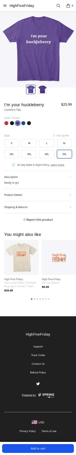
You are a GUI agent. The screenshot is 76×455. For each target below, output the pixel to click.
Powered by (29, 395)
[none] (60, 135)
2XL (12, 154)
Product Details (13, 194)
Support (38, 346)
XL (64, 143)
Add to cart (38, 448)
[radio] (11, 143)
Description (11, 177)
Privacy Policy (28, 431)
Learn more (57, 164)
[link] (21, 257)
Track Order (38, 355)
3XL (29, 154)
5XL (64, 154)
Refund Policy (38, 372)
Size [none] (7, 135)
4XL (47, 154)
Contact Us (38, 363)
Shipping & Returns (16, 207)
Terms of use (49, 431)
